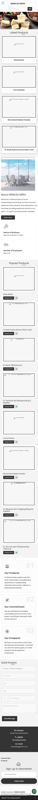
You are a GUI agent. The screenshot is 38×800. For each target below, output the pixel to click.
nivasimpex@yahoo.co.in (19, 747)
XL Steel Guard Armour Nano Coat (19, 150)
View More (16, 298)
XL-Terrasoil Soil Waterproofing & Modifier (17, 402)
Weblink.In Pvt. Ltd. (25, 794)
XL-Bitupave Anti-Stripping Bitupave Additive (18, 510)
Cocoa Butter (19, 90)
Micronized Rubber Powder (19, 120)
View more (8, 217)
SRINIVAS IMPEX (18, 4)
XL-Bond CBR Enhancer (12, 365)
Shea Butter (19, 60)
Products (4, 761)
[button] (19, 740)
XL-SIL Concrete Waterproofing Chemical (16, 548)
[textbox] (17, 9)
